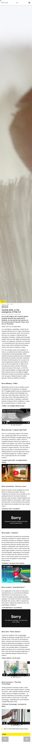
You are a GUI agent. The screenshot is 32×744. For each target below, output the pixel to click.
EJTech (13, 494)
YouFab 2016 (20, 335)
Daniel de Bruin (18, 689)
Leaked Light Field (23, 370)
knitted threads (16, 376)
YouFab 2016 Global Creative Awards (18, 728)
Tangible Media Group (12, 391)
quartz (9, 376)
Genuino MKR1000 (8, 643)
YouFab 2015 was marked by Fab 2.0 (13, 356)
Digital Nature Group (24, 437)
